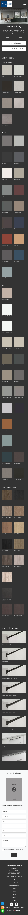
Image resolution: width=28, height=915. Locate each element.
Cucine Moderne (14, 880)
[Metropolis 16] (20, 37)
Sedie (14, 891)
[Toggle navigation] (25, 3)
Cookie (10, 907)
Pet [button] (3, 285)
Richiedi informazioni (16, 49)
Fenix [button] (4, 133)
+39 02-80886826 (15, 874)
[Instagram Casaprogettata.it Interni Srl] (16, 904)
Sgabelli (14, 897)
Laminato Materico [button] (9, 62)
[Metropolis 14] (7, 37)
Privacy (6, 907)
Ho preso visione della (13, 849)
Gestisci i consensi (19, 907)
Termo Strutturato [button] (9, 487)
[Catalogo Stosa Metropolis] (14, 789)
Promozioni (14, 900)
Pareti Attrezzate (14, 885)
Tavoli (14, 894)
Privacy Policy (19, 849)
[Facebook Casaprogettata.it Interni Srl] (11, 904)
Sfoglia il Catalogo (16, 43)
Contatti (14, 888)
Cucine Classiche (14, 882)
